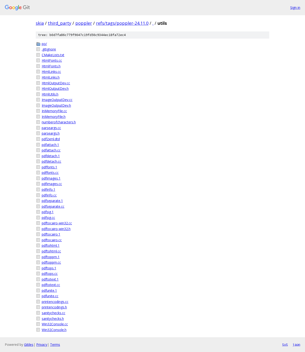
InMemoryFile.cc (54, 111)
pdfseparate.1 (52, 200)
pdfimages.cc (52, 183)
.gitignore (49, 49)
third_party (59, 23)
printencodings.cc (55, 301)
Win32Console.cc (55, 324)
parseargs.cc (51, 128)
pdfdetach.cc (51, 161)
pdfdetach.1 (51, 156)
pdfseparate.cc (53, 206)
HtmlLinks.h (51, 77)
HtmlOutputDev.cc (56, 83)
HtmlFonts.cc (52, 60)
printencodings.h (54, 307)
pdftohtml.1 (51, 245)
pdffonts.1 (49, 167)
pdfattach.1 (50, 144)
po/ (44, 43)
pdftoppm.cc (51, 262)
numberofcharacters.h (59, 122)
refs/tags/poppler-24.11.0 (122, 23)
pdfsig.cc (48, 217)
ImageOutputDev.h (56, 105)
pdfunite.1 (49, 290)
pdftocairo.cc (52, 240)
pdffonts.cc (50, 172)
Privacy (41, 344)
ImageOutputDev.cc (57, 99)
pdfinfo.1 (48, 189)
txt (285, 344)
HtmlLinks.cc (51, 71)
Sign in (295, 7)
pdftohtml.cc (51, 251)
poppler (83, 23)
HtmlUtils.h (50, 94)
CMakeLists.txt (53, 55)
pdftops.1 (49, 268)
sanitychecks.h (53, 318)
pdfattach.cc (51, 150)
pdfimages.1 (51, 178)
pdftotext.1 (50, 279)
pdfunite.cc (50, 296)
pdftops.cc (50, 273)
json (296, 344)
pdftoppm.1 (51, 257)
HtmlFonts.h (51, 66)
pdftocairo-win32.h (56, 228)
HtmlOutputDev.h (55, 88)
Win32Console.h (54, 329)
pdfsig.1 (48, 212)
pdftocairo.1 (51, 234)
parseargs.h (51, 133)
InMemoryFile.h (54, 116)
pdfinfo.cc (49, 195)
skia (40, 23)
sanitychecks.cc (53, 313)
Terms (55, 344)
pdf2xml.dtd (51, 139)
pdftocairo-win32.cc (57, 223)
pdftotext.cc (51, 284)
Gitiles (28, 344)
